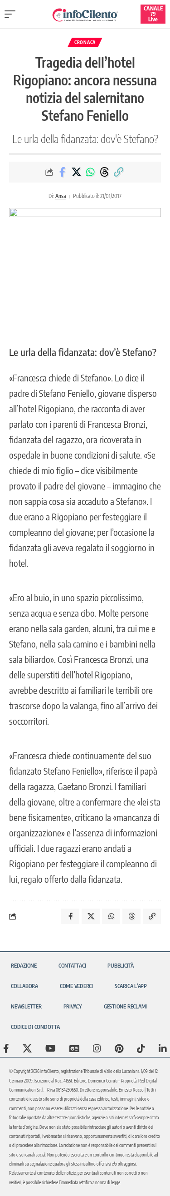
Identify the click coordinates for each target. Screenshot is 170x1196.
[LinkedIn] (162, 1048)
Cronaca (85, 42)
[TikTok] (141, 1048)
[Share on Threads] (104, 172)
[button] (12, 14)
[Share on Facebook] (62, 172)
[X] (27, 1048)
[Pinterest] (119, 1048)
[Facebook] (6, 1048)
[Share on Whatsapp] (90, 172)
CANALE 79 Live (153, 14)
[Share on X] (76, 172)
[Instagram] (97, 1048)
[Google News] (74, 1048)
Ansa (60, 196)
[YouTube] (50, 1048)
